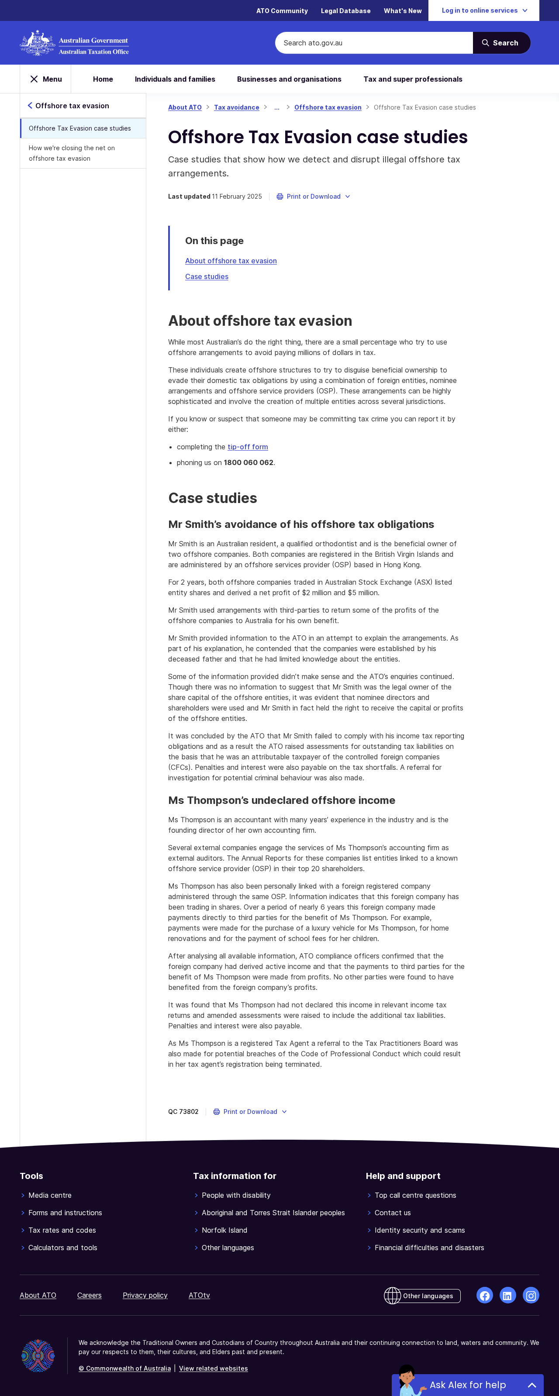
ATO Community (282, 10)
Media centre (50, 1195)
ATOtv (199, 1295)
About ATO (185, 107)
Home (103, 79)
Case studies (206, 276)
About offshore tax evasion (231, 260)
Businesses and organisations (289, 79)
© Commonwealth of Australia (125, 1368)
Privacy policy (145, 1295)
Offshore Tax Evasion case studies (80, 128)
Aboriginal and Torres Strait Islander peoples (273, 1212)
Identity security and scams (420, 1230)
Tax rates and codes (62, 1230)
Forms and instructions (65, 1212)
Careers (89, 1295)
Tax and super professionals (412, 79)
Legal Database (346, 10)
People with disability (236, 1195)
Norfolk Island (225, 1230)
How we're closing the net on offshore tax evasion (72, 153)
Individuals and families (175, 79)
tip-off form (248, 446)
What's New (403, 10)
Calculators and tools (62, 1247)
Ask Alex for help (468, 1385)
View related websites (213, 1368)
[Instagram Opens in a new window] (531, 1295)
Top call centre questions (415, 1195)
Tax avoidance (236, 107)
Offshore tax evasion (328, 107)
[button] (313, 196)
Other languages (228, 1247)
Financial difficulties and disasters (429, 1247)
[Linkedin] (508, 1295)
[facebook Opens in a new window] (484, 1295)
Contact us (393, 1212)
